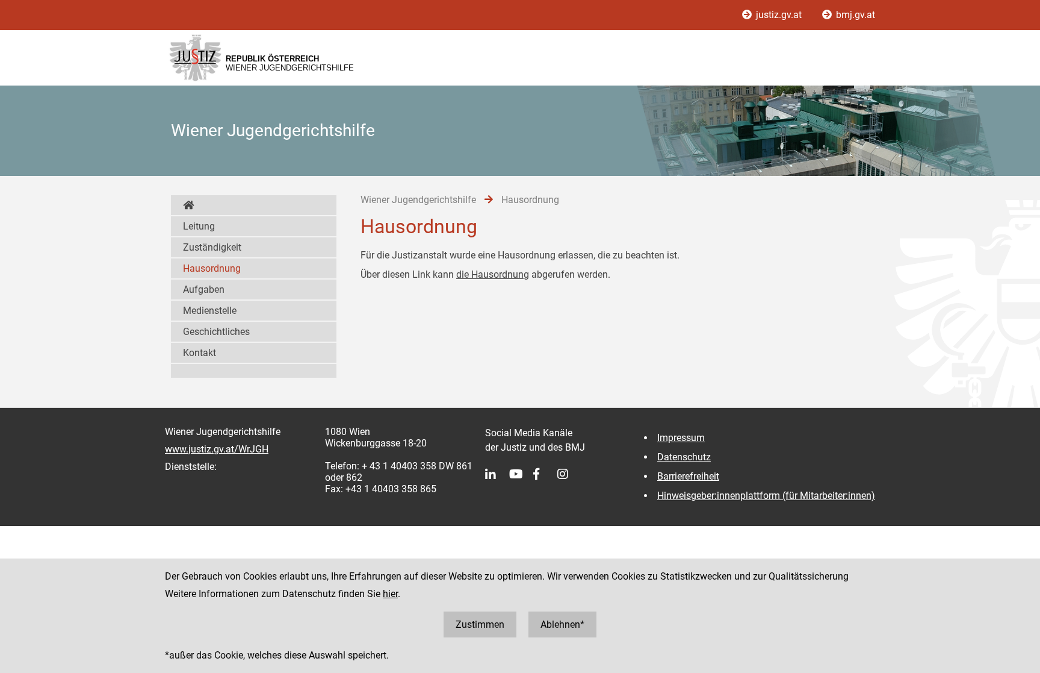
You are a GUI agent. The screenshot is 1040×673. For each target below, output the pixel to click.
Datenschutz (684, 457)
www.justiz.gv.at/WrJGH (216, 449)
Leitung (199, 226)
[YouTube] (521, 474)
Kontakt (199, 352)
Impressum (681, 437)
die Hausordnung (492, 274)
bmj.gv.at (854, 14)
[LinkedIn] (497, 474)
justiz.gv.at (779, 14)
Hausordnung (212, 268)
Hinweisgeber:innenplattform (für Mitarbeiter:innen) (766, 495)
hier (390, 593)
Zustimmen (480, 624)
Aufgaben (203, 289)
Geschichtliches (216, 331)
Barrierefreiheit (688, 476)
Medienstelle (210, 310)
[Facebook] (545, 474)
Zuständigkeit (212, 247)
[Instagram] (569, 474)
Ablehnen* (562, 624)
